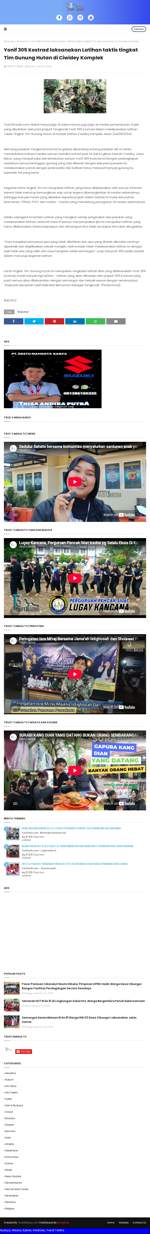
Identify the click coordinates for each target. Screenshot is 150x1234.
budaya (10, 1118)
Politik (8, 1099)
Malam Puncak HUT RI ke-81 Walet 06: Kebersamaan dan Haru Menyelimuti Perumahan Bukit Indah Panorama (77, 846)
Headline (10, 1073)
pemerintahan (13, 1182)
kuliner (9, 1163)
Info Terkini (11, 1092)
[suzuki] (53, 407)
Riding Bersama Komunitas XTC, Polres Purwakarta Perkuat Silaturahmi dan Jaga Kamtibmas (71, 828)
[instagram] (80, 18)
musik (8, 1169)
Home (110, 1222)
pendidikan (12, 1195)
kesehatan (11, 1150)
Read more (39, 836)
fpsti (8, 1137)
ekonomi (10, 1131)
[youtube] (91, 18)
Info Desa (10, 1086)
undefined (26, 839)
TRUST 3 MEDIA (14, 66)
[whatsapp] (70, 18)
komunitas (11, 1157)
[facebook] (59, 18)
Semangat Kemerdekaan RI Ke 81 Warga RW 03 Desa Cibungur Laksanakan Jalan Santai (79, 1020)
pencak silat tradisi (17, 1189)
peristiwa (10, 1202)
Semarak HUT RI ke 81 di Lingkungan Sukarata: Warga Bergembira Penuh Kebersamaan (83, 1001)
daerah (9, 1124)
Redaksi (124, 1222)
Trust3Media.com (28, 1222)
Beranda (9, 41)
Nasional (22, 41)
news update (13, 1176)
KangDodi (63, 1222)
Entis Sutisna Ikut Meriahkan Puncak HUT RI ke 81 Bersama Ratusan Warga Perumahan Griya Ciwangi (75, 863)
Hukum (9, 1079)
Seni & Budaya (14, 1105)
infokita (9, 1144)
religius (10, 1208)
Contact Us (139, 1222)
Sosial (9, 1111)
